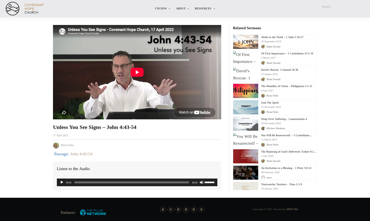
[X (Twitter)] (178, 209)
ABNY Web (292, 209)
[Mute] (202, 182)
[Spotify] (201, 209)
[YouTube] (186, 209)
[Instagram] (194, 209)
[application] (137, 182)
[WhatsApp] (163, 209)
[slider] (210, 182)
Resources (203, 8)
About (181, 8)
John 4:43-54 (81, 153)
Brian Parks (67, 145)
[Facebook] (170, 209)
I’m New (161, 8)
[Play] (62, 182)
